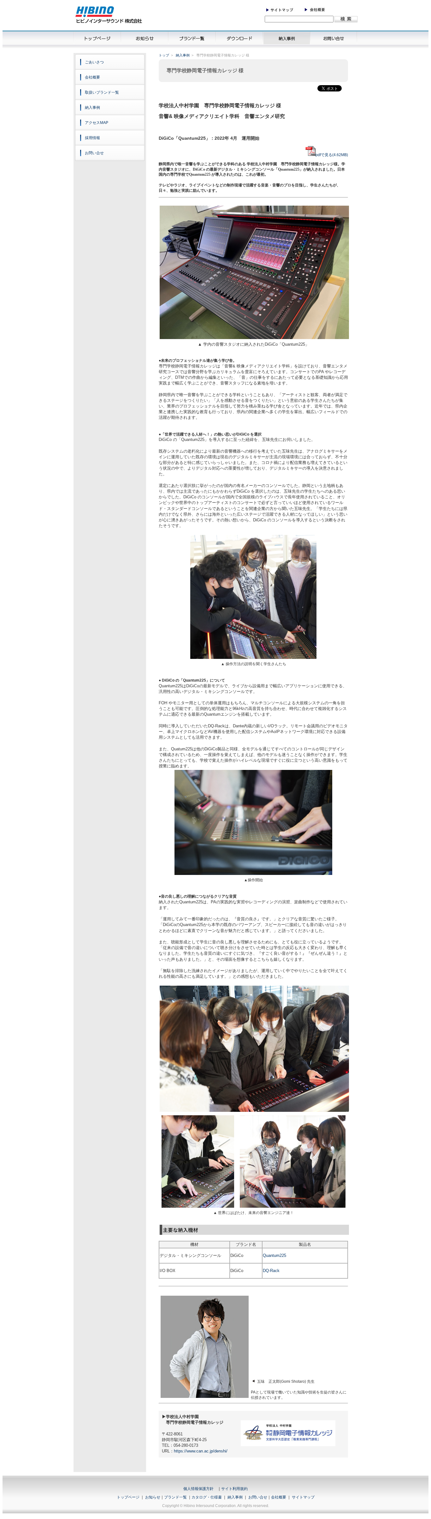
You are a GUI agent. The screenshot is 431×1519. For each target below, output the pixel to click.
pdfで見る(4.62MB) (332, 155)
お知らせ (152, 1497)
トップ (164, 55)
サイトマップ (303, 1497)
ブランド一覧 (175, 1497)
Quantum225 (274, 1255)
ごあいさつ (94, 62)
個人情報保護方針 (198, 1489)
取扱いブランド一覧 (102, 92)
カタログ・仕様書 (207, 1497)
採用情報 (92, 138)
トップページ (128, 1497)
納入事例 (92, 107)
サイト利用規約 (234, 1489)
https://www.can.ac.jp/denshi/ (200, 1451)
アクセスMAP (96, 122)
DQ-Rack (271, 1270)
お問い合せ (94, 153)
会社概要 (92, 77)
